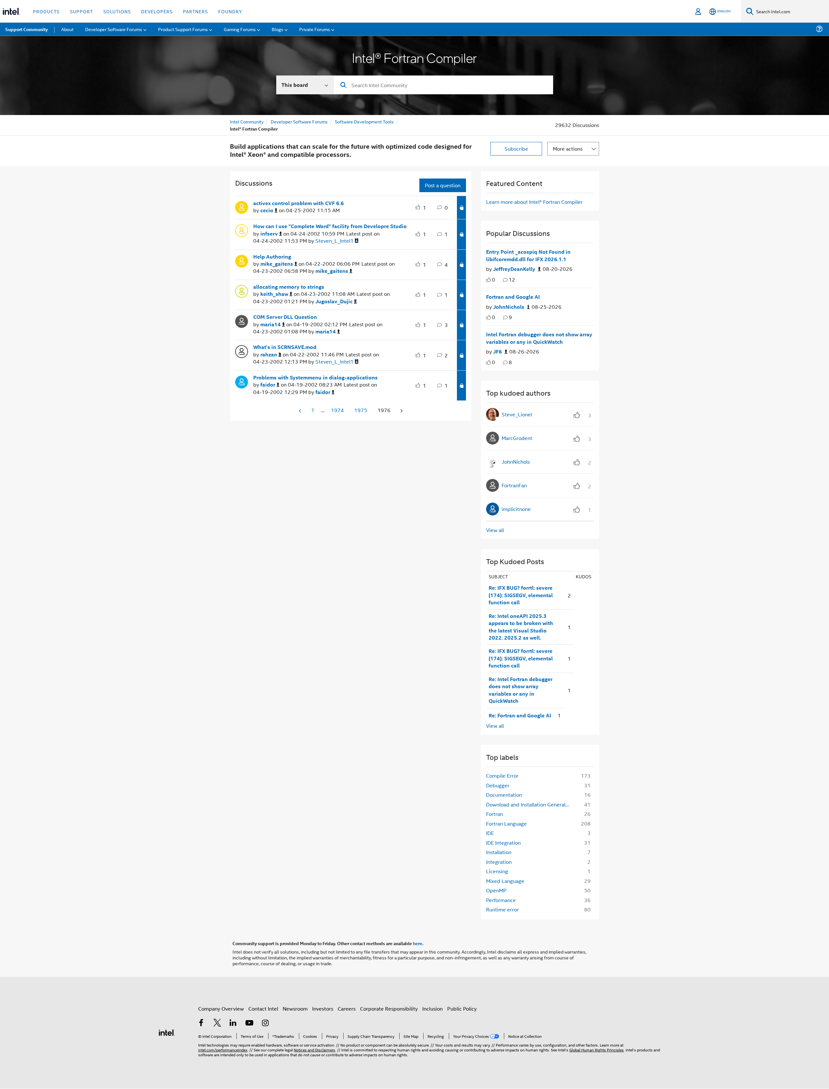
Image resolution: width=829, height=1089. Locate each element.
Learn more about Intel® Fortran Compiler (534, 201)
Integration (499, 861)
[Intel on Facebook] (201, 1023)
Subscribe (516, 148)
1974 (337, 410)
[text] (488, 279)
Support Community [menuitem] (26, 29)
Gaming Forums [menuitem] (240, 29)
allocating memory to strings (288, 286)
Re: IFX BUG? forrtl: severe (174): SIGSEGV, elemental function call (521, 595)
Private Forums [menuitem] (314, 29)
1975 (360, 410)
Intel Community (247, 121)
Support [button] (81, 11)
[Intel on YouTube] (249, 1023)
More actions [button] (568, 148)
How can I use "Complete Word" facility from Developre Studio (330, 226)
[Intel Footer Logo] (167, 1032)
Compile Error (502, 775)
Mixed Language (505, 881)
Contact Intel (263, 1008)
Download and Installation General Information (530, 804)
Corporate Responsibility (389, 1008)
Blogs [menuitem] (277, 29)
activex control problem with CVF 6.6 (298, 203)
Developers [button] (157, 11)
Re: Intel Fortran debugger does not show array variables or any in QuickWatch (520, 690)
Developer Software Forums (299, 121)
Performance (501, 900)
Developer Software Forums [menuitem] (113, 29)
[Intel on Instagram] (265, 1023)
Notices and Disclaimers (314, 1050)
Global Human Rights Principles (596, 1050)
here (417, 943)
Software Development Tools (364, 121)
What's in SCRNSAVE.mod (284, 347)
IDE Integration (503, 842)
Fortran (494, 813)
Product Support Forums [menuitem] (183, 29)
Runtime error (502, 909)
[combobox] (443, 84)
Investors (322, 1008)
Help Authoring (272, 256)
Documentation (504, 794)
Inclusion (432, 1008)
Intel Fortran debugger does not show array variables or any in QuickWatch (539, 338)
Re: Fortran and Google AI (520, 715)
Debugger (497, 785)
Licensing (497, 871)
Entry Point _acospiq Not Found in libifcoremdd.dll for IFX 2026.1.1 (528, 255)
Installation (498, 852)
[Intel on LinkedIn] (233, 1023)
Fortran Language (506, 823)
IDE (490, 833)
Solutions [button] (117, 11)
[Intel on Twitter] (217, 1023)
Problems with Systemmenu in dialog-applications (315, 377)
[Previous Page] (300, 411)
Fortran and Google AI (513, 296)
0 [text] (493, 279)
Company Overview (221, 1008)
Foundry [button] (230, 11)
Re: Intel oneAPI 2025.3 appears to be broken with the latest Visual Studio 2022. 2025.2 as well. (521, 627)
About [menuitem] (67, 29)
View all (495, 530)
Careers (347, 1008)
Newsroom (295, 1008)
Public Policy (462, 1008)
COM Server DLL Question (285, 316)
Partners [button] (195, 11)
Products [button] (46, 11)
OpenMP (496, 890)
